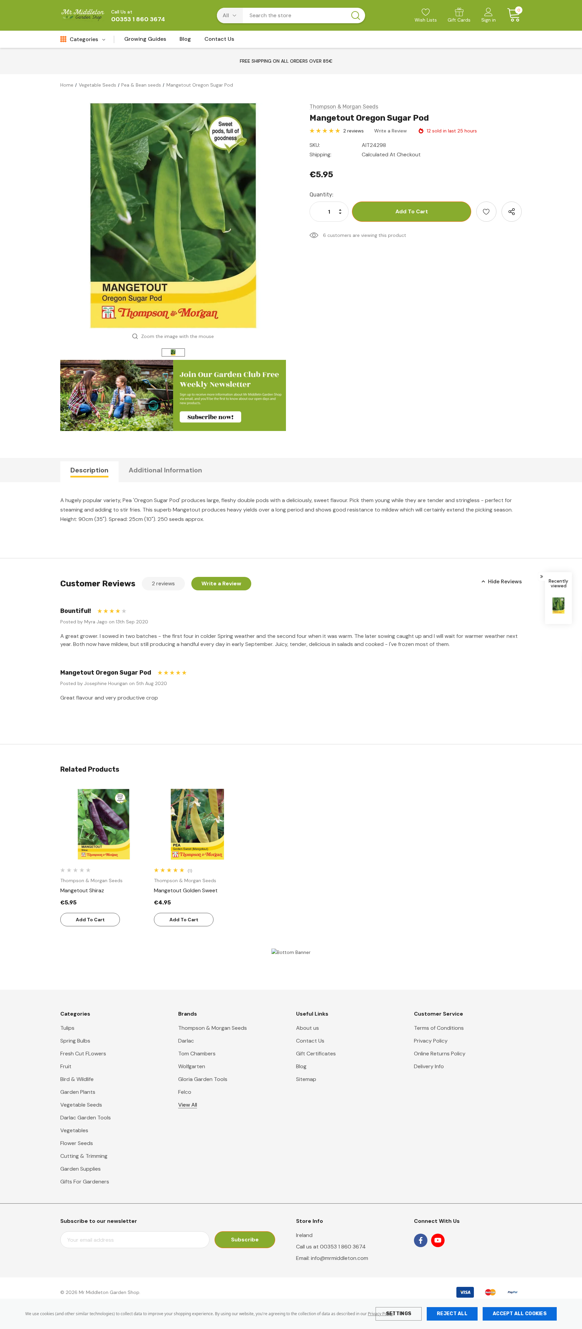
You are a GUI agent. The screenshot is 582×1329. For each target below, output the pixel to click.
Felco (184, 1091)
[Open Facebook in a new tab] (420, 1240)
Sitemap (306, 1079)
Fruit (65, 1066)
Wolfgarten (191, 1066)
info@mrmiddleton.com (339, 1258)
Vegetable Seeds (81, 1104)
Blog (301, 1066)
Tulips (67, 1027)
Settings (398, 1314)
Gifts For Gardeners (84, 1181)
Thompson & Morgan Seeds (212, 1027)
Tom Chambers (197, 1053)
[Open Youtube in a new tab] (438, 1240)
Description (89, 470)
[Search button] (355, 15)
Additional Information (165, 470)
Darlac (186, 1040)
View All (187, 1104)
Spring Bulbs (75, 1040)
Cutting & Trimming (83, 1156)
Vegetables (74, 1130)
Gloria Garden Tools (202, 1079)
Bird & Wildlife (77, 1079)
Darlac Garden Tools (85, 1117)
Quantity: (321, 194)
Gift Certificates (316, 1053)
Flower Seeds (76, 1143)
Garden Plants (77, 1091)
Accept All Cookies (520, 1314)
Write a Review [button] (390, 131)
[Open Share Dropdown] (512, 212)
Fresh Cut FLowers (83, 1053)
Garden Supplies (80, 1168)
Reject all (452, 1314)
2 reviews (353, 131)
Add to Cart (90, 920)
